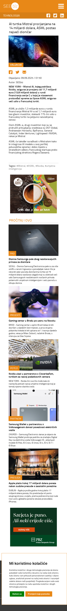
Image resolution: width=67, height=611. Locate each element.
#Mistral (21, 165)
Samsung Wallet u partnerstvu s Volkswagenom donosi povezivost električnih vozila (33, 427)
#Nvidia (40, 165)
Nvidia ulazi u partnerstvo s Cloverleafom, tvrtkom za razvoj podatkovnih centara (31, 375)
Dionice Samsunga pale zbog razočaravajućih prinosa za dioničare (32, 260)
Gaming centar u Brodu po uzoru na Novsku (32, 320)
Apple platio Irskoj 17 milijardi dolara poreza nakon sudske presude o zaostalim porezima (32, 484)
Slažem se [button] (17, 594)
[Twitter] (17, 72)
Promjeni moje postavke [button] (39, 594)
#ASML (30, 165)
